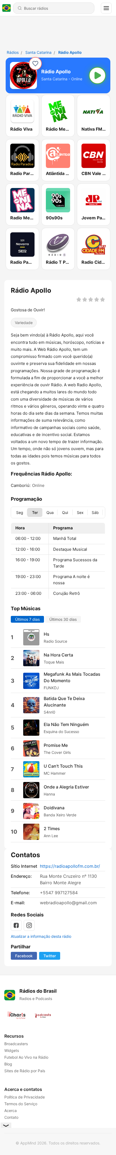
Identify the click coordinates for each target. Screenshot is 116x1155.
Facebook (24, 955)
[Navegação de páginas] (106, 8)
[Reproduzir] (97, 75)
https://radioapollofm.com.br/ (70, 866)
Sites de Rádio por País (24, 1070)
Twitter (49, 955)
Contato (11, 1117)
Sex (80, 512)
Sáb (95, 512)
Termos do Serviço (20, 1103)
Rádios (13, 52)
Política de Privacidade (24, 1097)
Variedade (24, 322)
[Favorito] (35, 63)
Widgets (11, 1050)
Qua (50, 512)
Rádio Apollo (70, 52)
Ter (35, 512)
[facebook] (16, 925)
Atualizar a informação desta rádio (41, 936)
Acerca (10, 1110)
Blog (8, 1064)
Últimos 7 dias (27, 619)
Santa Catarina (38, 52)
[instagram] (29, 925)
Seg (19, 512)
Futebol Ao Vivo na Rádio (26, 1057)
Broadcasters (16, 1043)
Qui (65, 512)
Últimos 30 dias (63, 619)
